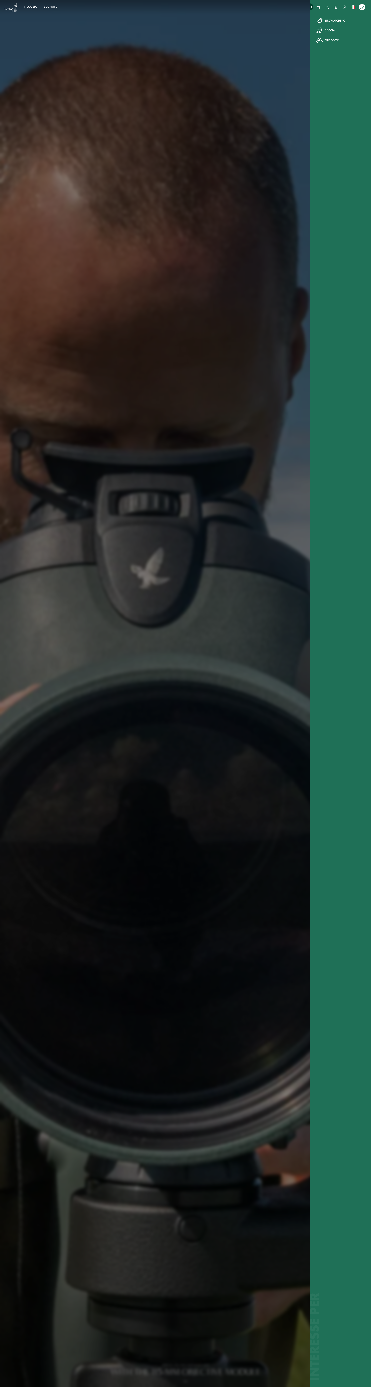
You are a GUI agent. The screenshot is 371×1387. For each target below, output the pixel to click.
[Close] (251, 24)
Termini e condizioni (211, 79)
